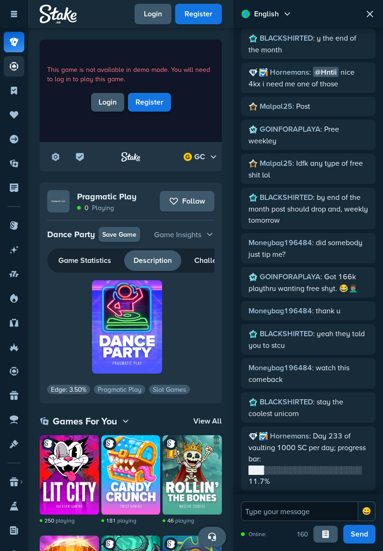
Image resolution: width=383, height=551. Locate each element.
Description (153, 260)
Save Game (119, 234)
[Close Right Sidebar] (370, 14)
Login (153, 13)
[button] (131, 234)
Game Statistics (84, 260)
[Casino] (14, 42)
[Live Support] (212, 537)
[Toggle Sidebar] (14, 14)
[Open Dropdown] (55, 157)
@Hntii (326, 72)
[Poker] (14, 66)
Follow (193, 201)
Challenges (213, 260)
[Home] (58, 14)
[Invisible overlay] (69, 475)
